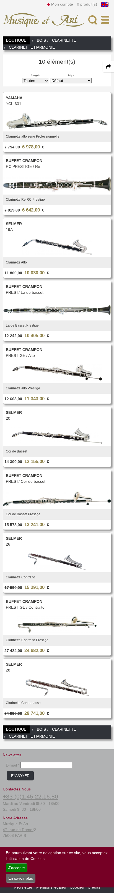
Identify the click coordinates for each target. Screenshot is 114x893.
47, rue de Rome (18, 829)
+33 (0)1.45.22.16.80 (30, 796)
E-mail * (12, 765)
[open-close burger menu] (105, 19)
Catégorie (35, 75)
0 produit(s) (87, 4)
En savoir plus (20, 878)
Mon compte (62, 4)
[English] (104, 4)
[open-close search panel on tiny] (92, 19)
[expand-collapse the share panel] (108, 66)
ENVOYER (20, 775)
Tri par (71, 75)
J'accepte (16, 867)
